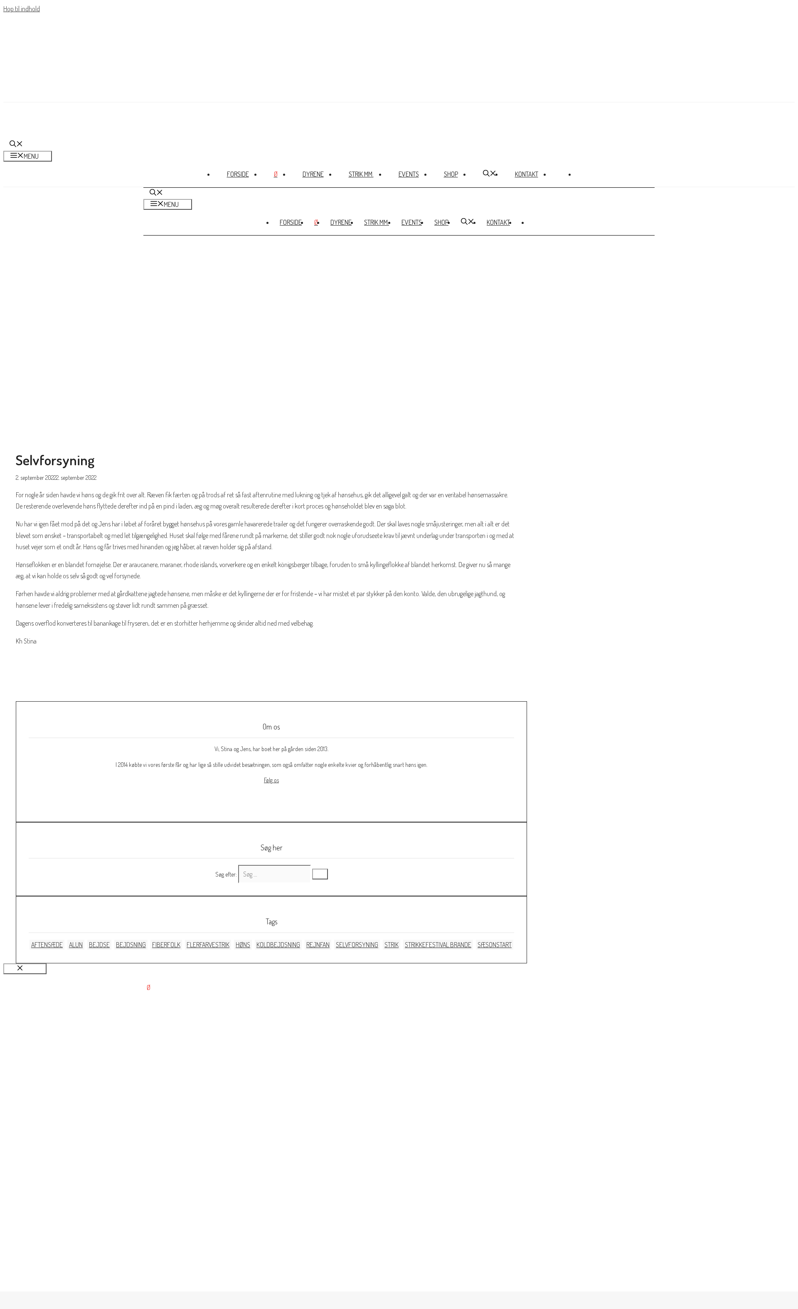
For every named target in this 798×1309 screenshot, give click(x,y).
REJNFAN (318, 945)
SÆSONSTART (495, 945)
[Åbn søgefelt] (16, 144)
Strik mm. (361, 174)
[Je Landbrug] (43, 133)
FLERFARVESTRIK (208, 945)
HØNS (243, 945)
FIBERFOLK (166, 945)
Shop (451, 174)
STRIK (391, 945)
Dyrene (313, 174)
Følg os (271, 779)
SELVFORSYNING (357, 945)
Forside (238, 174)
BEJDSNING (131, 945)
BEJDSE (99, 945)
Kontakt (526, 174)
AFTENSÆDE (47, 945)
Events (409, 174)
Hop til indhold (21, 9)
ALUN (76, 945)
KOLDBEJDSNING (278, 945)
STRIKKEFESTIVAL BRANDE (438, 945)
